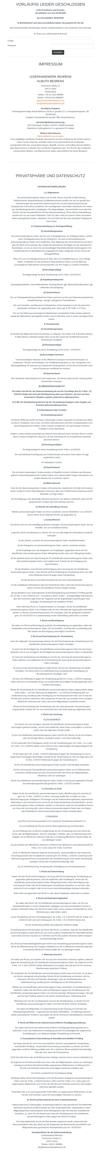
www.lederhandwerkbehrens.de (50, 101)
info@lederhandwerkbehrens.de (50, 104)
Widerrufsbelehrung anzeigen (50, 136)
